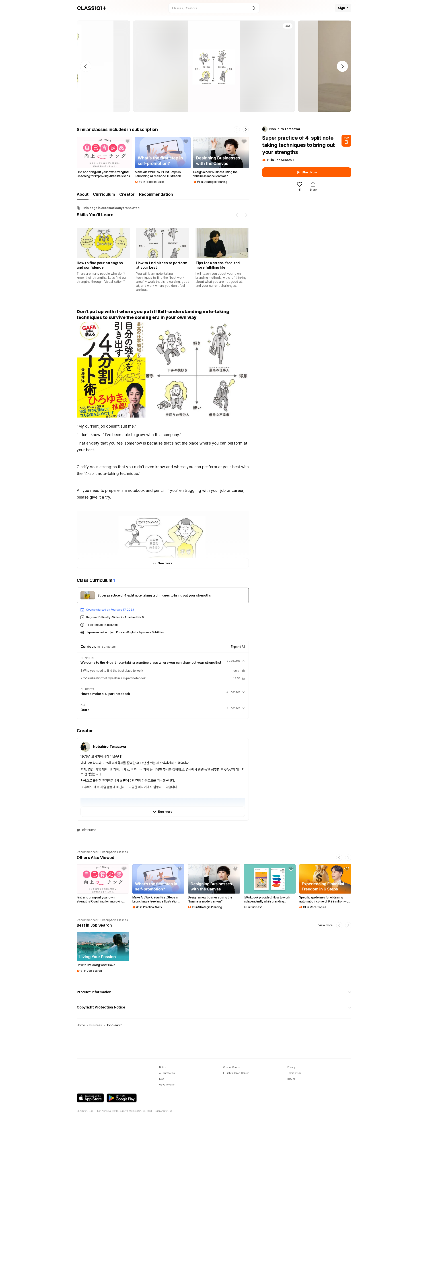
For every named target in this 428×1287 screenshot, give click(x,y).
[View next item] (246, 215)
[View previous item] (237, 215)
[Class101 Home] (92, 8)
